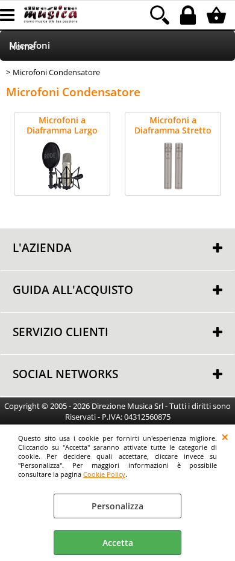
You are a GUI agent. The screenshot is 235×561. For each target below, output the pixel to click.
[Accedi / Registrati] (189, 15)
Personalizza (117, 506)
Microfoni (29, 45)
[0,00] (218, 15)
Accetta (117, 542)
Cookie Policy (104, 474)
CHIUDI (225, 437)
